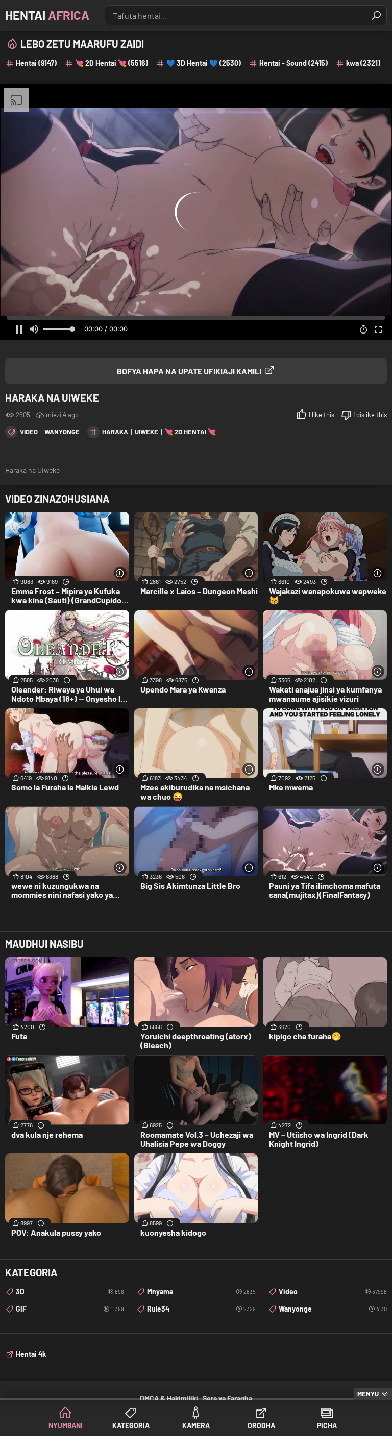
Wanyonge (62, 431)
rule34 (201, 1308)
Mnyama (201, 1291)
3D (70, 1291)
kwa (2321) (363, 63)
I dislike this (370, 415)
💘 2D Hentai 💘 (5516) (111, 63)
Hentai (47, 15)
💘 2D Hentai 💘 (190, 431)
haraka (115, 431)
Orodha (261, 1425)
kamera (196, 1425)
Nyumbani (65, 1425)
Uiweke (146, 431)
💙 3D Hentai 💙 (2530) (203, 63)
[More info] (120, 573)
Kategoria (131, 1425)
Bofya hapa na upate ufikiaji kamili (189, 371)
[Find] (376, 15)
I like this (321, 415)
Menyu (368, 1394)
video (29, 431)
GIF (70, 1308)
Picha (327, 1425)
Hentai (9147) (36, 63)
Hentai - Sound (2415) (293, 63)
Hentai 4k (31, 1354)
